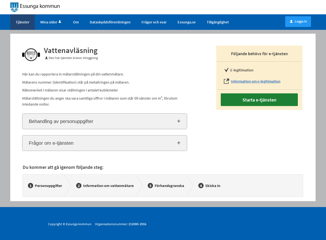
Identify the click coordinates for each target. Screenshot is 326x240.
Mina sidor (48, 22)
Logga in (298, 21)
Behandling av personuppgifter (61, 121)
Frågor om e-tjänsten (51, 143)
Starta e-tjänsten (259, 100)
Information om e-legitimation (255, 81)
